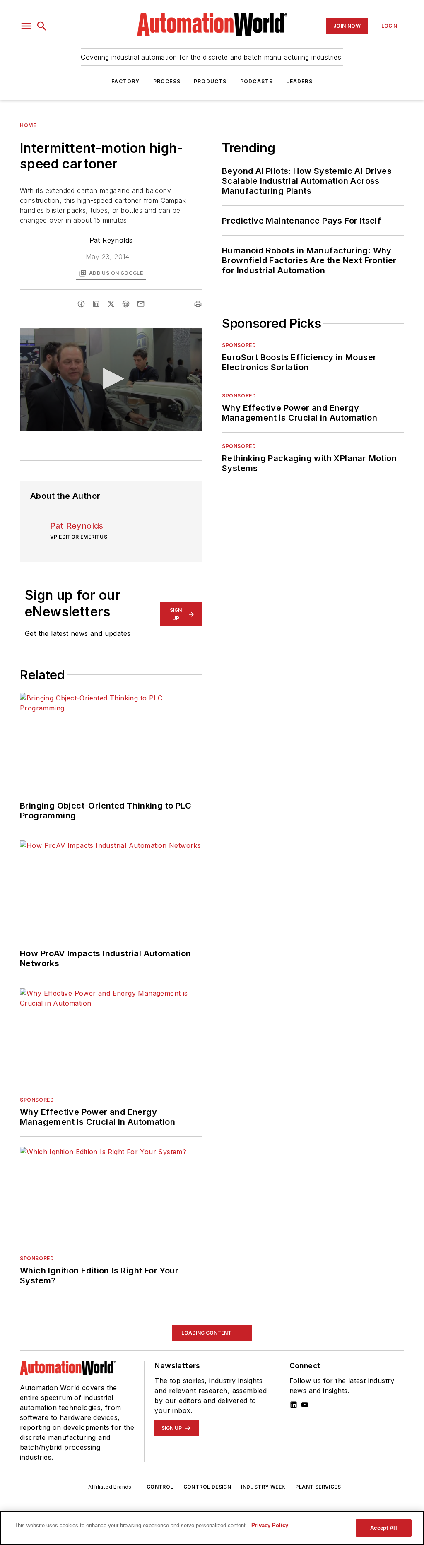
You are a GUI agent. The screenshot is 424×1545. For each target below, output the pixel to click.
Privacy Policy (269, 1525)
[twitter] (111, 304)
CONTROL (160, 1487)
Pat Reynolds (111, 240)
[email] (141, 304)
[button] (26, 26)
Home (28, 125)
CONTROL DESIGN (207, 1487)
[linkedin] (96, 304)
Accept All (383, 1528)
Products (210, 81)
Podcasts (256, 81)
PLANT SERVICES (318, 1487)
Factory (125, 81)
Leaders (299, 81)
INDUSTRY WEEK (263, 1487)
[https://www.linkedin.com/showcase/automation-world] (293, 1405)
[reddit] (126, 304)
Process (167, 81)
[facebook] (81, 304)
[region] (212, 1528)
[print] (198, 304)
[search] (42, 26)
